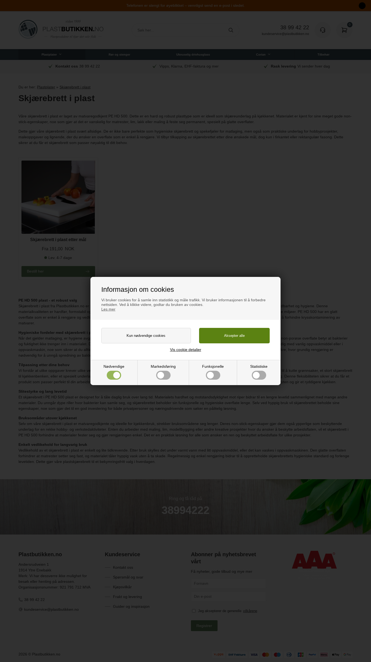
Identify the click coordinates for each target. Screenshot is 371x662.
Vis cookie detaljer (185, 349)
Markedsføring (163, 366)
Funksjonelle (213, 366)
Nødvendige (113, 366)
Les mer (108, 309)
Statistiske (259, 366)
